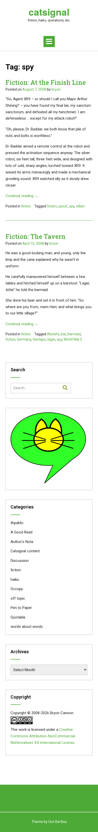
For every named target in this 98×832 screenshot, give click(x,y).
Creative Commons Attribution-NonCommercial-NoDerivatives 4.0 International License (43, 736)
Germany (24, 339)
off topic (18, 598)
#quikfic (17, 523)
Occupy (17, 589)
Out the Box (57, 822)
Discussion (20, 560)
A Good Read (21, 532)
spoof (63, 206)
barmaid (74, 334)
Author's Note (22, 541)
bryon (56, 89)
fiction (26, 206)
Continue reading (22, 196)
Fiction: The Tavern (36, 236)
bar (63, 334)
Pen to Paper (21, 607)
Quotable (18, 617)
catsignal (49, 12)
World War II (73, 339)
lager (51, 339)
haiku (15, 579)
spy (71, 206)
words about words (27, 626)
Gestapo (39, 339)
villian (80, 206)
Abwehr (53, 334)
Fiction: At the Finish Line (46, 82)
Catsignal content (25, 551)
